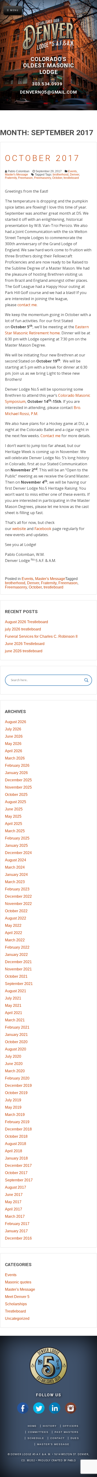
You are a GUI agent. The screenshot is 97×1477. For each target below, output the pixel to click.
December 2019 (18, 1086)
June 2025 (14, 809)
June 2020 (14, 1064)
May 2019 (13, 1107)
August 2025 (15, 802)
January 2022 (16, 955)
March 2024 (15, 867)
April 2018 (13, 1151)
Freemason (25, 177)
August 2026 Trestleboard (26, 622)
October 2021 (16, 976)
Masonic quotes (18, 1282)
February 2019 (17, 1122)
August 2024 (15, 860)
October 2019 (16, 1093)
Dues (75, 1438)
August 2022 (15, 918)
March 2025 (15, 831)
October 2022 (16, 911)
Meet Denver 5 (17, 1297)
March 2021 (15, 1020)
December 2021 (18, 962)
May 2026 (13, 744)
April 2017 (13, 1209)
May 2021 (13, 1006)
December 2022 (18, 896)
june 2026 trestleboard (23, 651)
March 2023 (15, 882)
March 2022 (15, 940)
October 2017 (42, 158)
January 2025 (16, 845)
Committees (38, 1432)
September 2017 (19, 1180)
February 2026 (17, 765)
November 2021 (18, 969)
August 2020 (15, 1049)
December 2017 (18, 1166)
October (57, 177)
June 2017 (14, 1195)
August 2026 (15, 722)
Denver (74, 174)
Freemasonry (42, 177)
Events (72, 171)
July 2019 (13, 1100)
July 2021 (13, 998)
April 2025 (13, 824)
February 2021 (17, 1027)
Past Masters (67, 1432)
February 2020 (17, 1078)
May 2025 (13, 816)
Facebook (42, 528)
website (19, 528)
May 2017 (13, 1202)
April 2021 (13, 1013)
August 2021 (15, 991)
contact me (27, 304)
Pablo (72, 1460)
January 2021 (16, 1035)
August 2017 (15, 1187)
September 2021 (19, 984)
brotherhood (61, 174)
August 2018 (15, 1144)
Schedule (36, 1438)
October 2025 (16, 795)
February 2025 (17, 838)
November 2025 (18, 787)
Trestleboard (15, 1311)
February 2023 (17, 889)
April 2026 (13, 751)
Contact (57, 1438)
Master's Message (16, 174)
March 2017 (15, 1216)
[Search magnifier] (86, 680)
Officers (71, 1426)
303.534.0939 (48, 84)
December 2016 (18, 1238)
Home (32, 1426)
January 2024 (16, 875)
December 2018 (18, 1129)
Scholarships (16, 1304)
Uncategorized (17, 1319)
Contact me (50, 435)
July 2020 (13, 1056)
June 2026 (14, 736)
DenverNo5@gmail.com (48, 92)
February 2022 (17, 947)
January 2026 (16, 773)
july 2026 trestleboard (23, 629)
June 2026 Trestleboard (24, 644)
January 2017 (16, 1231)
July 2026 (13, 729)
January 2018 (16, 1158)
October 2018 (16, 1136)
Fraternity (11, 177)
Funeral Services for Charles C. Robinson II (41, 636)
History (50, 1426)
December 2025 (18, 780)
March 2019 (15, 1115)
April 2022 (13, 933)
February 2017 (17, 1224)
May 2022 (13, 925)
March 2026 (15, 758)
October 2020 (16, 1042)
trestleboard (71, 177)
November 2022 (18, 904)
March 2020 (15, 1071)
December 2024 (18, 853)
